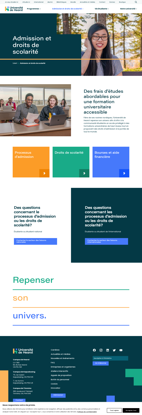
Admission (58, 395)
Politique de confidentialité (87, 412)
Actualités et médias (87, 2)
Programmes (33, 9)
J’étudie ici (26, 2)
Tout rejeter (114, 410)
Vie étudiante (101, 9)
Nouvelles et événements (62, 358)
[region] (71, 408)
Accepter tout (131, 410)
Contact (102, 2)
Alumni (50, 2)
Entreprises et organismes (63, 367)
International (38, 2)
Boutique (122, 2)
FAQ (53, 362)
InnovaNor (55, 388)
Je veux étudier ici (11, 2)
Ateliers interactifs (59, 371)
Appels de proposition (61, 375)
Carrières (55, 350)
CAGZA (54, 383)
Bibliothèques (61, 2)
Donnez (112, 2)
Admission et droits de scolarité (67, 9)
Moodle (73, 2)
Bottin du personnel (60, 379)
